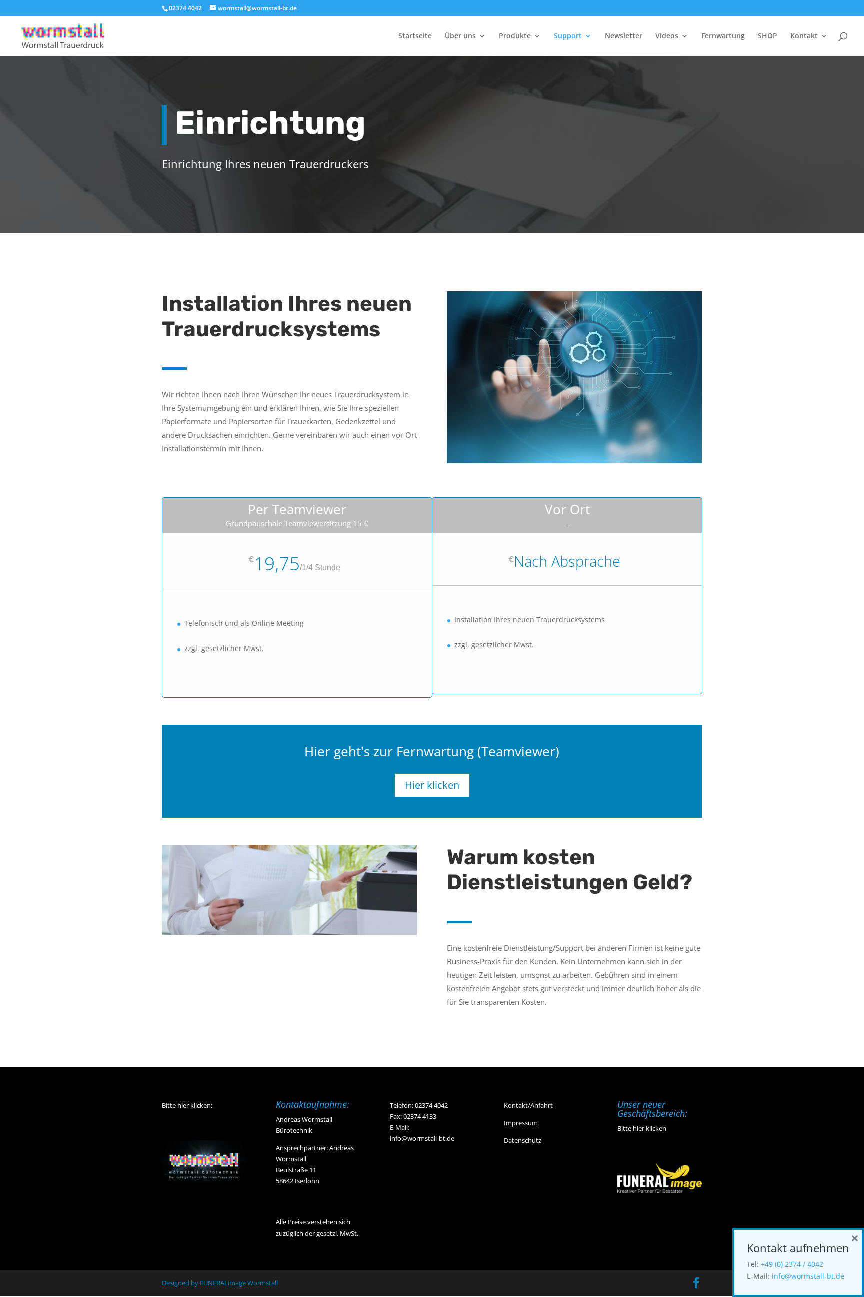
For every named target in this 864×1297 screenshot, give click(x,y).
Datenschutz (523, 1140)
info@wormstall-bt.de (422, 1138)
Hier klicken (432, 785)
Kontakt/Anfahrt (528, 1105)
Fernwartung (723, 36)
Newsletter (623, 36)
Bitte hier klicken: (187, 1105)
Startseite (415, 36)
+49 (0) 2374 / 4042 (792, 1264)
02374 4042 (431, 1105)
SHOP (768, 36)
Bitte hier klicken (642, 1128)
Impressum (521, 1122)
